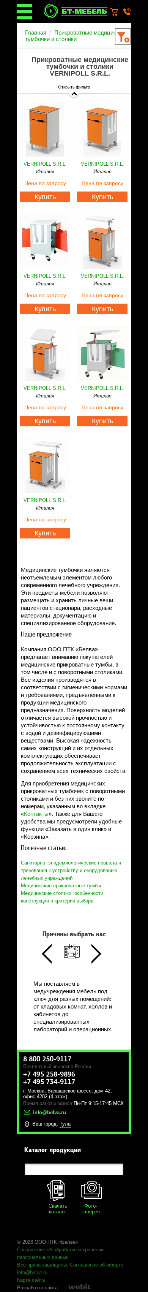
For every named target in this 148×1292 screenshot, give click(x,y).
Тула (65, 1124)
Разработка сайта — (40, 1287)
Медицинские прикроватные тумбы (61, 885)
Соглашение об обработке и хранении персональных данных (60, 1253)
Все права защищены (42, 1265)
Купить (45, 197)
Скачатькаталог (58, 1208)
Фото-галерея (91, 1208)
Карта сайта (31, 1280)
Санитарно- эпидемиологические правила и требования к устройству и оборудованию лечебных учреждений (71, 870)
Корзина (117, 12)
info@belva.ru (32, 1272)
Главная (35, 32)
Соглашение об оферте (96, 1265)
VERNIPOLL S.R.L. (45, 164)
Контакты (36, 814)
